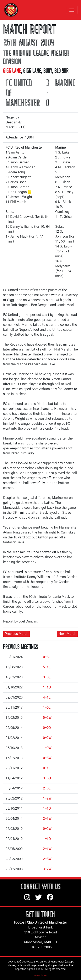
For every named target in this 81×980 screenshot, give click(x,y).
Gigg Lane (12, 71)
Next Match (67, 633)
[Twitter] (41, 899)
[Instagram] (29, 899)
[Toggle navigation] (72, 10)
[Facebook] (52, 899)
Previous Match (16, 633)
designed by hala (40, 975)
